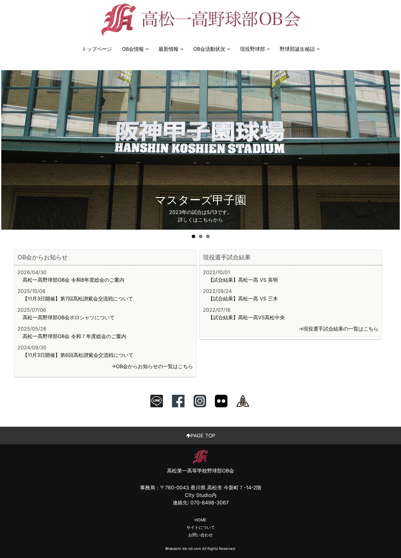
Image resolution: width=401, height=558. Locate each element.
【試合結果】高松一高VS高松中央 (246, 317)
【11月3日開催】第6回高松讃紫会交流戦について (78, 355)
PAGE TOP (203, 435)
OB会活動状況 (209, 49)
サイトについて (200, 527)
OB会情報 (133, 49)
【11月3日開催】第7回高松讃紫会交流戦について (78, 298)
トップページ (97, 49)
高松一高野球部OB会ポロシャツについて (69, 317)
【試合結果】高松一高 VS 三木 (243, 298)
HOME (200, 520)
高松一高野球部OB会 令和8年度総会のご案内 (73, 280)
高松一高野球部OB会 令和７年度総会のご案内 (74, 336)
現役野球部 (252, 49)
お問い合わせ (200, 535)
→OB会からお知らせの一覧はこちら (152, 366)
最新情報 (169, 49)
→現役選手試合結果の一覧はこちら (338, 329)
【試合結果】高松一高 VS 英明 (243, 280)
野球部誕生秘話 (297, 49)
